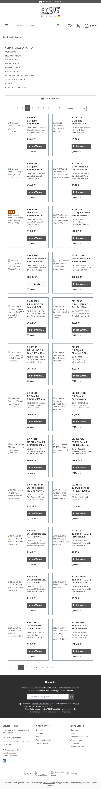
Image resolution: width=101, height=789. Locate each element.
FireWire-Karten (12, 71)
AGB (77, 704)
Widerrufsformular (43, 740)
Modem (8, 83)
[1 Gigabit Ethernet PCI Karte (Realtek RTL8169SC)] (16, 135)
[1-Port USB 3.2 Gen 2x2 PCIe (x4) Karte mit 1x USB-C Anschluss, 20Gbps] (61, 181)
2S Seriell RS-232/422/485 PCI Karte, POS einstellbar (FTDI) (36, 627)
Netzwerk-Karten (13, 56)
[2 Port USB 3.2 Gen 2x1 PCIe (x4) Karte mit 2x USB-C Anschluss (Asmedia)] (61, 318)
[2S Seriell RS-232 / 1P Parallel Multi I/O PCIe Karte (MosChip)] (16, 548)
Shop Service (43, 726)
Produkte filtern (52, 99)
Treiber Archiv (42, 743)
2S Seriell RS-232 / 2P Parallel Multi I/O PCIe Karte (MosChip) (36, 581)
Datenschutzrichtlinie (38, 712)
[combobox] (35, 25)
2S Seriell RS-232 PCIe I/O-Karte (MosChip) (81, 581)
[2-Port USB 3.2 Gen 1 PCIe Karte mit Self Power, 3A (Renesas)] (16, 364)
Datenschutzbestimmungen (41, 704)
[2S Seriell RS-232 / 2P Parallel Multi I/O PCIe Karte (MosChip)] (16, 594)
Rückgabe (40, 737)
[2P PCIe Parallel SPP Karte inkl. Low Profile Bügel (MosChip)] (16, 456)
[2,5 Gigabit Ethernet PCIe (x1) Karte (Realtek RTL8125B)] (61, 364)
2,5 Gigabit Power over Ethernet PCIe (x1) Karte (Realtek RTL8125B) (79, 398)
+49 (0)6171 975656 (12, 738)
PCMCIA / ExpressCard (16, 87)
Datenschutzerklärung (79, 737)
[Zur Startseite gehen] (50, 12)
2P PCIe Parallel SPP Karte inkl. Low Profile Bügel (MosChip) (36, 443)
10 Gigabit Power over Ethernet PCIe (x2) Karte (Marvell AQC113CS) (81, 214)
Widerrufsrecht (76, 740)
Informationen (77, 726)
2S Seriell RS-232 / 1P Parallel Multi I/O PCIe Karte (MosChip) (36, 535)
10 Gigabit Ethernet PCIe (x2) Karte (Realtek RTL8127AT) (34, 214)
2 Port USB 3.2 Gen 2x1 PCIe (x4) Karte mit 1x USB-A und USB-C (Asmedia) (36, 306)
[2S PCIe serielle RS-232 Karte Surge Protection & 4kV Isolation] (16, 502)
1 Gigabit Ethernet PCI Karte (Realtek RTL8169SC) (35, 122)
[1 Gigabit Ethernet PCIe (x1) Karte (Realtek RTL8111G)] (16, 181)
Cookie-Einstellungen (79, 747)
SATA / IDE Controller (15, 79)
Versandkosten (49, 783)
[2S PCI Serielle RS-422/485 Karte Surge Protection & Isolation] (61, 456)
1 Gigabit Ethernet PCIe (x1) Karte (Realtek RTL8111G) (34, 168)
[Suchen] (58, 25)
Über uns (74, 730)
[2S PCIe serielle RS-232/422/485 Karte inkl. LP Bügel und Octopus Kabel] (61, 502)
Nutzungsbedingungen (61, 712)
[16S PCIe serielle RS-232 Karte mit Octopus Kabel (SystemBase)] (16, 272)
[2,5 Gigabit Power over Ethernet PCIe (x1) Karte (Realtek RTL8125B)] (61, 410)
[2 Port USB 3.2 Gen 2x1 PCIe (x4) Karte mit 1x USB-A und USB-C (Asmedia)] (16, 318)
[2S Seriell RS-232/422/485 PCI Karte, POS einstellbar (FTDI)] (16, 640)
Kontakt (39, 730)
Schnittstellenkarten (19, 48)
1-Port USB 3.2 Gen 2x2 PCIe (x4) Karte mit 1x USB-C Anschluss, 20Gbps (81, 168)
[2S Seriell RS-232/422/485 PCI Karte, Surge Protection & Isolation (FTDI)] (61, 640)
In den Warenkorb (37, 146)
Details (37, 284)
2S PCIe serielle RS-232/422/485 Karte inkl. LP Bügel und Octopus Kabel (80, 489)
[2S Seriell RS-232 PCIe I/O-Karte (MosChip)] (61, 594)
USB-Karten (11, 52)
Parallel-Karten (12, 64)
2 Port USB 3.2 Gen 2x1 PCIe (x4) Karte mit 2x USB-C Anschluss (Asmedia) (81, 306)
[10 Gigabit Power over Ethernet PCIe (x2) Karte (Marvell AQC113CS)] (61, 227)
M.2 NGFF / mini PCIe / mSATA (19, 75)
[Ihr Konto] (78, 26)
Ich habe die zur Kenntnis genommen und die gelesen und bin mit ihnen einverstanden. (51, 705)
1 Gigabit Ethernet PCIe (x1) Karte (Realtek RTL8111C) (79, 122)
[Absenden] (71, 697)
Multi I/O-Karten (12, 68)
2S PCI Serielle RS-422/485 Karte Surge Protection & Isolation (81, 443)
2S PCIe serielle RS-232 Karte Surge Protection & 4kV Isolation (36, 489)
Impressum (74, 743)
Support (39, 733)
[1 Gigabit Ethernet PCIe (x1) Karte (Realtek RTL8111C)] (61, 135)
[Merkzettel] (69, 26)
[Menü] (6, 26)
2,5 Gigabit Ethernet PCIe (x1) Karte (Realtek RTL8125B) (79, 352)
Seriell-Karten (11, 60)
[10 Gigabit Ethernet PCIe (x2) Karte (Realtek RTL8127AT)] (16, 227)
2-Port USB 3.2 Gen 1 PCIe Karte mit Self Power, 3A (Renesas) (36, 352)
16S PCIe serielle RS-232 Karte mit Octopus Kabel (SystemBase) (36, 260)
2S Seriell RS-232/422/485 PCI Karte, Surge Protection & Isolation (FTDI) (80, 627)
